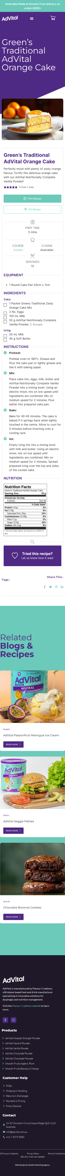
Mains (6, 815)
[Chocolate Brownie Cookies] (32, 869)
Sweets (18, 250)
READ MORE (12, 744)
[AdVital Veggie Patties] (32, 783)
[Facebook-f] (5, 1020)
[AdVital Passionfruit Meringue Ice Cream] (32, 697)
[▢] (6, 305)
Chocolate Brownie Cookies (22, 907)
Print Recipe (34, 198)
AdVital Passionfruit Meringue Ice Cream (31, 735)
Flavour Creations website (26, 1005)
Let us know (29, 558)
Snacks (6, 901)
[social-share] (45, 587)
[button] (31, 18)
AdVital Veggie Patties (18, 821)
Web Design (20, 1165)
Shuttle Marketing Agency (39, 1165)
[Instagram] (13, 1020)
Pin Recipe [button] (34, 209)
